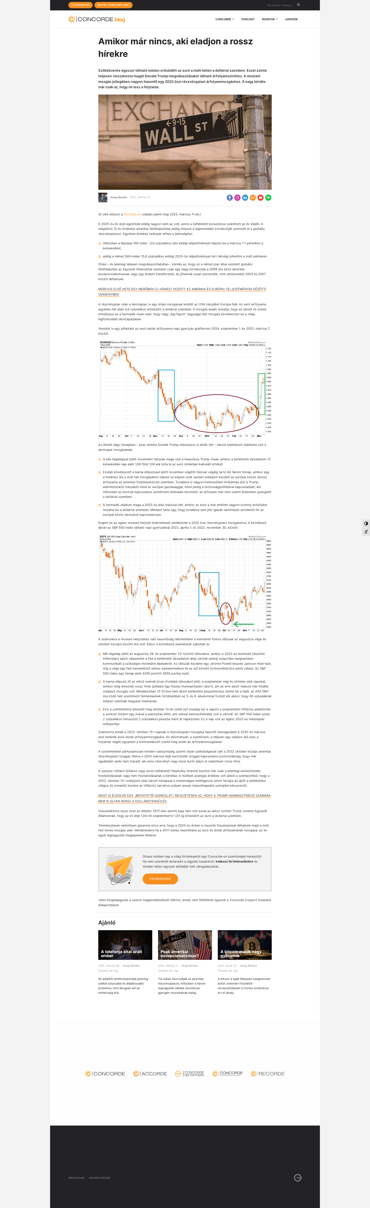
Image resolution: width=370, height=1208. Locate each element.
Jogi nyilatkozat (100, 1177)
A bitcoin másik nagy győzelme (241, 953)
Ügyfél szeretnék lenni (114, 4)
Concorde (223, 19)
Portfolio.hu (132, 214)
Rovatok (269, 19)
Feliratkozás (80, 4)
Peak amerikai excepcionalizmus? (180, 953)
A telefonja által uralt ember (121, 953)
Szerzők (291, 19)
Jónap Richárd (118, 197)
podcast (248, 19)
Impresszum (76, 1177)
